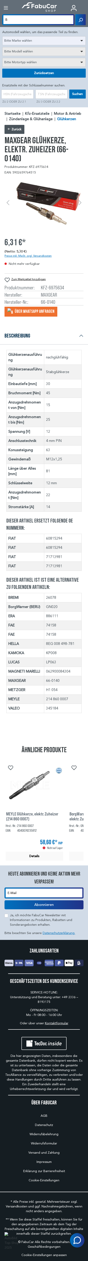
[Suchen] (80, 19)
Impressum (44, 1162)
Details (34, 856)
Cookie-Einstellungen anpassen (44, 1255)
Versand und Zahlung (44, 1153)
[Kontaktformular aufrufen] (77, 1240)
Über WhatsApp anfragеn (34, 311)
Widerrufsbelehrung (44, 1134)
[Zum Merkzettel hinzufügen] (10, 767)
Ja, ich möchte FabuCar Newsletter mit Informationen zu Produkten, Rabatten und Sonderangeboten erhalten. (41, 920)
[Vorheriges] (8, 203)
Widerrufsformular (44, 1143)
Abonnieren (44, 905)
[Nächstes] (80, 203)
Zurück (16, 129)
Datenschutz (44, 1125)
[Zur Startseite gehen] (39, 7)
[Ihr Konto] (73, 8)
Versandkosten (16, 1206)
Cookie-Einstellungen (44, 1180)
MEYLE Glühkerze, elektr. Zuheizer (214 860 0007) (32, 816)
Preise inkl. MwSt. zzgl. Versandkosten (28, 255)
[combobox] (44, 40)
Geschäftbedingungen (44, 1247)
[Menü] (5, 8)
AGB (44, 1116)
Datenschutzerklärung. (59, 933)
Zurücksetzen (44, 73)
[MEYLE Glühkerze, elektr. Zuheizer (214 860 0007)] (34, 785)
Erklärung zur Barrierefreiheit (44, 1171)
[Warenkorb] (85, 8)
